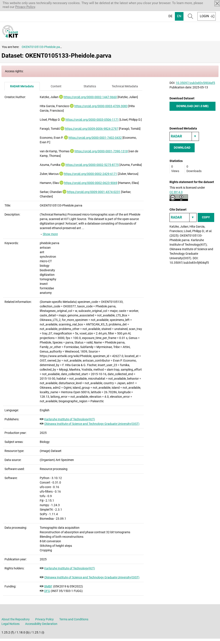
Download (182, 147)
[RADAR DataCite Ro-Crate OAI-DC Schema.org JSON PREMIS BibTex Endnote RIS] (184, 136)
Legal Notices (11, 624)
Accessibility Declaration (41, 624)
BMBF (48, 586)
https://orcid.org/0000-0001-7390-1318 (101, 151)
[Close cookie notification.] (217, 3)
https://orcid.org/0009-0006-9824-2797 (91, 128)
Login (204, 16)
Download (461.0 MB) (192, 106)
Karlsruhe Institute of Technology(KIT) (69, 419)
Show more (50, 234)
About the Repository (16, 619)
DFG (47, 591)
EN (179, 16)
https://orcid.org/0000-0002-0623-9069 (90, 183)
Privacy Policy (25, 7)
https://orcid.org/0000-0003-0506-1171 (92, 119)
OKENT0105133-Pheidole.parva (43, 47)
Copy (206, 217)
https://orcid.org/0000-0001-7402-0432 (95, 137)
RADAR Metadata (22, 86)
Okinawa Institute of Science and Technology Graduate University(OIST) (91, 423)
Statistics (90, 86)
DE (170, 16)
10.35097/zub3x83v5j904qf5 (195, 83)
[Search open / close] (190, 16)
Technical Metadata (125, 86)
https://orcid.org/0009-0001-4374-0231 (93, 192)
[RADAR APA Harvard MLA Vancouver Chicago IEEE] (183, 217)
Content (56, 86)
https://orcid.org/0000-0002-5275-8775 (92, 164)
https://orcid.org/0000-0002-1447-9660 (90, 97)
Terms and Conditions (73, 619)
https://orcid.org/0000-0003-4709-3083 (101, 106)
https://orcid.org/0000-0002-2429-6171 (90, 174)
